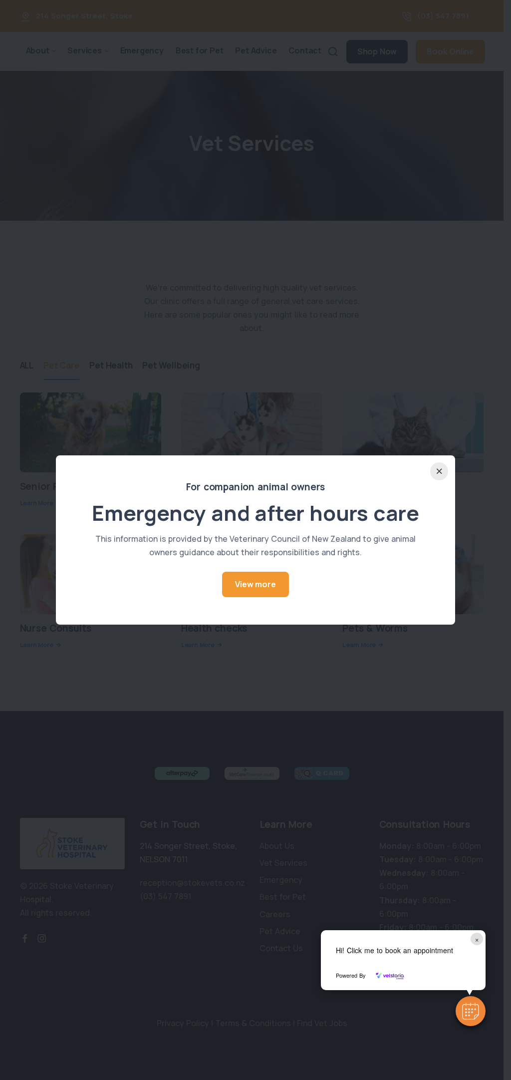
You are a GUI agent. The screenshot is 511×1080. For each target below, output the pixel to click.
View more (255, 584)
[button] (471, 1011)
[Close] (439, 471)
